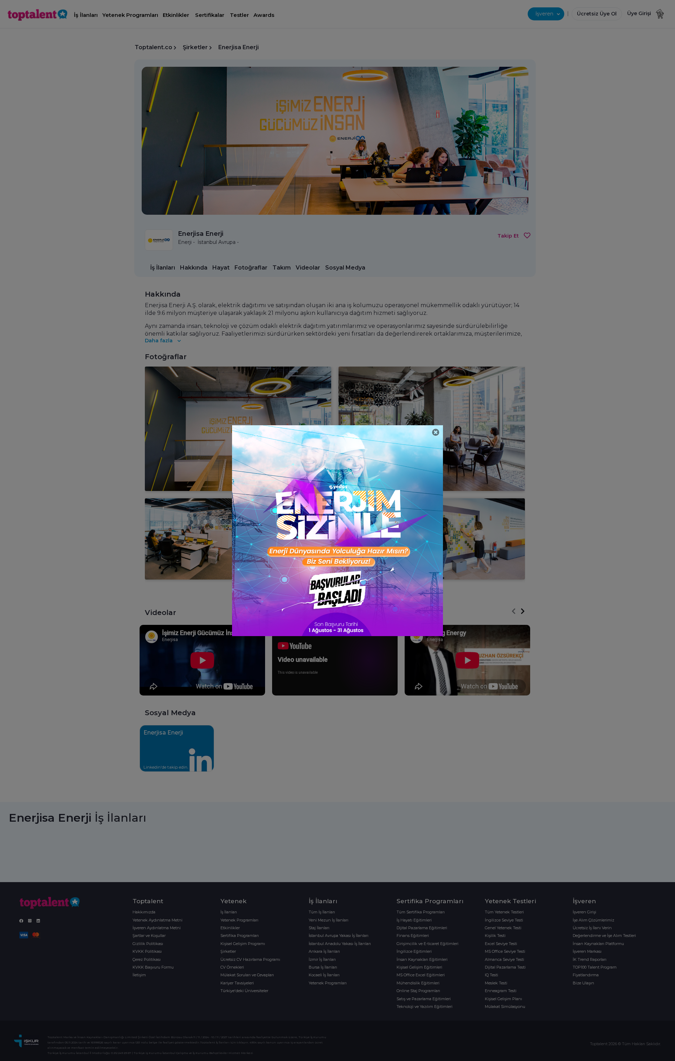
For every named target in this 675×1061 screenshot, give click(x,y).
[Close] (435, 432)
